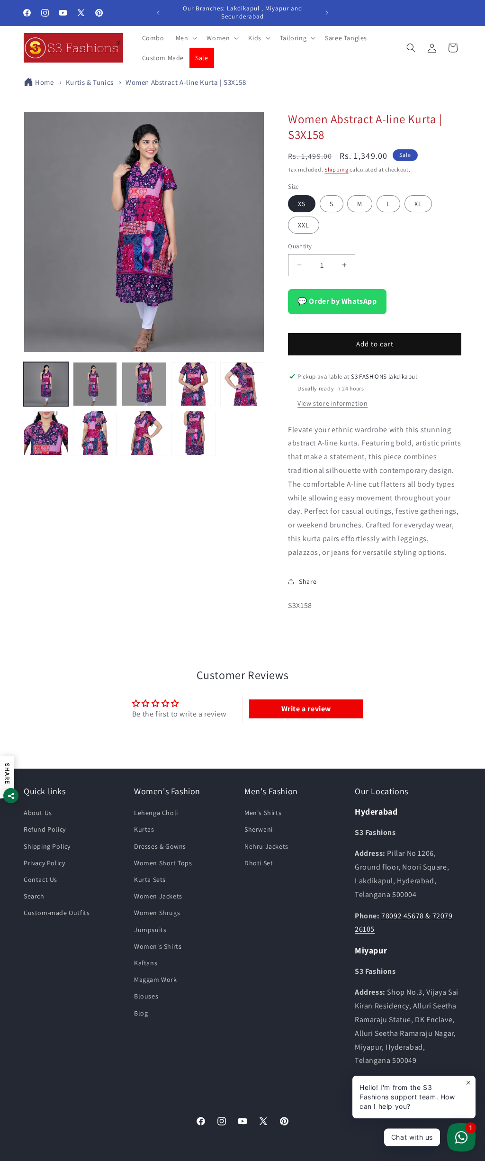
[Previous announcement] (158, 13)
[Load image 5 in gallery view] (242, 384)
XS (301, 204)
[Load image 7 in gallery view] (95, 433)
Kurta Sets (150, 879)
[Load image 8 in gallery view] (144, 433)
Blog (141, 1013)
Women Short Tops (163, 863)
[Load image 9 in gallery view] (193, 433)
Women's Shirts (157, 946)
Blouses (146, 996)
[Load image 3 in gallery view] (144, 384)
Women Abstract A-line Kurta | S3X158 (186, 82)
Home (44, 82)
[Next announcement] (326, 13)
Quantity (300, 246)
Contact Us (40, 879)
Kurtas (144, 829)
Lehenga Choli (156, 812)
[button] (185, 38)
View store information (332, 403)
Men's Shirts (262, 812)
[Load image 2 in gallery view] (95, 384)
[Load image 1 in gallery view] (46, 384)
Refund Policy (45, 829)
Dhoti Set (258, 863)
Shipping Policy (47, 846)
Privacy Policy (44, 863)
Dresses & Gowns (160, 846)
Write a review (306, 709)
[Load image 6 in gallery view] (46, 433)
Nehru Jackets (266, 846)
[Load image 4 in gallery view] (193, 384)
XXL (303, 225)
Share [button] (307, 581)
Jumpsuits (150, 929)
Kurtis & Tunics (90, 82)
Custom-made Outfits (57, 912)
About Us (38, 812)
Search (34, 896)
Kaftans (145, 963)
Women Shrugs (157, 912)
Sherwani (258, 829)
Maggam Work (155, 979)
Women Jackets (158, 896)
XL (418, 204)
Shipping (336, 169)
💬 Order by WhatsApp (337, 301)
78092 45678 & (406, 916)
